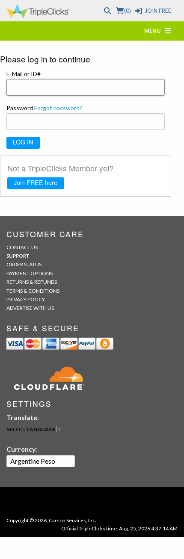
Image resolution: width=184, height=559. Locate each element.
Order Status (24, 264)
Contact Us (22, 247)
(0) (127, 10)
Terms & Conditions (32, 291)
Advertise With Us (30, 308)
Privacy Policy (25, 299)
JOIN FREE (158, 10)
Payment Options (29, 273)
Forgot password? (58, 108)
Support (17, 256)
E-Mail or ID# (23, 73)
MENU (154, 30)
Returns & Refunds (31, 282)
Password (44, 108)
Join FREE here (35, 182)
